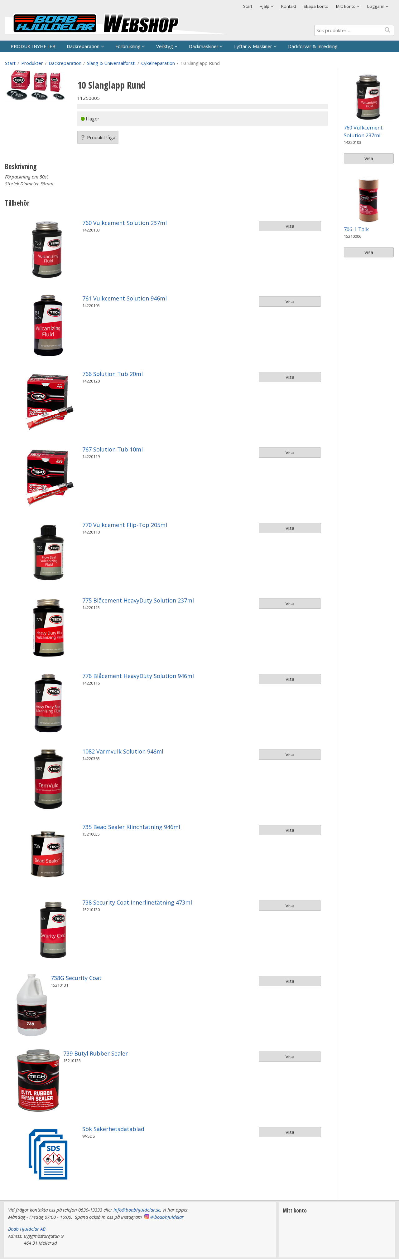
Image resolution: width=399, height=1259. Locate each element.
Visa (290, 226)
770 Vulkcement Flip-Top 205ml (124, 525)
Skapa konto (316, 6)
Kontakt (288, 6)
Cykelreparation (158, 63)
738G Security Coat (76, 978)
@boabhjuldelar (167, 1217)
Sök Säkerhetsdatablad (113, 1129)
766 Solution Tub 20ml (112, 374)
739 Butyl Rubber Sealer (95, 1053)
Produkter (32, 63)
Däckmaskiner (204, 46)
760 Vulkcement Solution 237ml (124, 223)
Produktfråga (101, 137)
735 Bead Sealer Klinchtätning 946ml (131, 827)
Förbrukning (128, 46)
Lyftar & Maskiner (253, 46)
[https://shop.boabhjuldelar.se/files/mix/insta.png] (146, 1217)
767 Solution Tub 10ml (112, 449)
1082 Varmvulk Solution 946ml (122, 751)
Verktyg (164, 46)
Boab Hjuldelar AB (27, 1229)
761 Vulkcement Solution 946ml (124, 298)
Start (247, 6)
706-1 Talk (356, 229)
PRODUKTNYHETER (33, 46)
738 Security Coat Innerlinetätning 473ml (137, 902)
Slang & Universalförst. (111, 63)
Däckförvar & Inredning (313, 46)
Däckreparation (83, 46)
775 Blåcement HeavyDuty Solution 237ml (138, 600)
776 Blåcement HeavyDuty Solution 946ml (138, 676)
